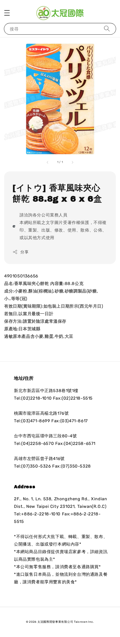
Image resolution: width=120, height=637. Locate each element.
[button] (7, 13)
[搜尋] (107, 28)
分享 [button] (24, 252)
